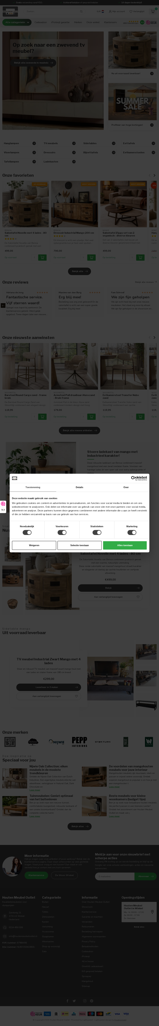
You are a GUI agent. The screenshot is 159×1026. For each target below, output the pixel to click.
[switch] (62, 532)
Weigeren (34, 545)
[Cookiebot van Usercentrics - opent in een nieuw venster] (133, 478)
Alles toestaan (125, 545)
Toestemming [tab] (32, 487)
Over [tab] (126, 487)
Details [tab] (79, 487)
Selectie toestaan (79, 545)
